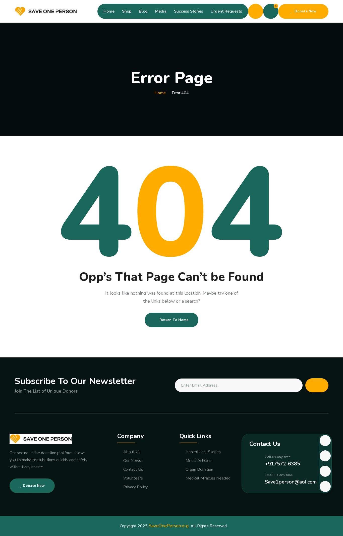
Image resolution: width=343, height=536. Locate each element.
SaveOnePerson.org (169, 526)
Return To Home (173, 319)
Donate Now (305, 11)
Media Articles (198, 460)
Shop (126, 11)
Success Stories (188, 11)
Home (109, 11)
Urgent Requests (226, 11)
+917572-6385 (282, 463)
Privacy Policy (135, 487)
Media (160, 11)
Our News (132, 460)
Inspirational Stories (203, 452)
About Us (132, 452)
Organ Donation (199, 469)
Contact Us (133, 469)
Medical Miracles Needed (208, 478)
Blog (143, 11)
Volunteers (133, 478)
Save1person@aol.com (291, 481)
